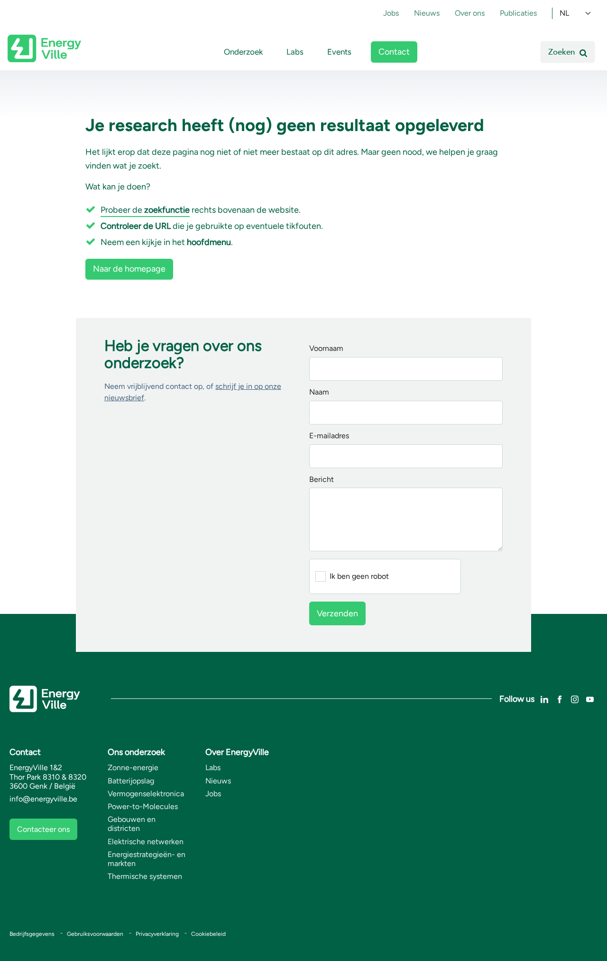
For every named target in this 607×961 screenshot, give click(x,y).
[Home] (44, 48)
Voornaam (326, 349)
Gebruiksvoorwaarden (95, 934)
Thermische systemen (145, 876)
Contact (394, 52)
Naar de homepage (129, 269)
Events (339, 52)
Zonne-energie (133, 767)
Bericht (321, 480)
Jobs (391, 13)
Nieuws (427, 13)
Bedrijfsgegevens (32, 934)
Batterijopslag (131, 780)
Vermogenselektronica (146, 793)
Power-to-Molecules (143, 806)
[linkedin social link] (544, 699)
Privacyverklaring (157, 934)
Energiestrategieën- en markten (146, 859)
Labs (295, 52)
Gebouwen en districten (132, 824)
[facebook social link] (559, 699)
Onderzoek (243, 52)
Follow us (516, 699)
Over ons (470, 13)
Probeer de (145, 210)
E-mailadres (329, 436)
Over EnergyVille (237, 752)
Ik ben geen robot (359, 576)
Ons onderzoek (136, 752)
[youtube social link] (590, 699)
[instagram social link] (574, 699)
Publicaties (518, 13)
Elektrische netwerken (146, 841)
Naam (319, 392)
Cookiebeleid (208, 934)
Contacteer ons (43, 829)
